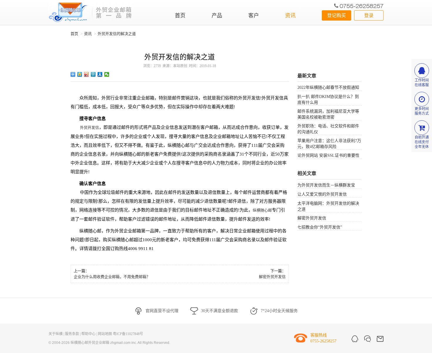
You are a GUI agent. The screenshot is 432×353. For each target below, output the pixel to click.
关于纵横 (55, 334)
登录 (369, 15)
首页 (180, 16)
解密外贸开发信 (272, 276)
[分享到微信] (106, 74)
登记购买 (336, 15)
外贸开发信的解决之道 (117, 33)
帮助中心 (88, 334)
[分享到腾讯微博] (93, 74)
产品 (217, 16)
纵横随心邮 (262, 210)
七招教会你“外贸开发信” (319, 227)
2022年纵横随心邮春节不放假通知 (328, 87)
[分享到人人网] (100, 74)
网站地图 (105, 334)
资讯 (290, 16)
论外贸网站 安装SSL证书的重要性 (328, 155)
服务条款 (72, 334)
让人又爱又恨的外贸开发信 (322, 194)
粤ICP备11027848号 (128, 334)
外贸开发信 (89, 127)
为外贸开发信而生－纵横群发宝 (326, 185)
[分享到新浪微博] (86, 74)
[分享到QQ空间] (79, 74)
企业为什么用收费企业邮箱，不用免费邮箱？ (112, 276)
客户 (253, 16)
